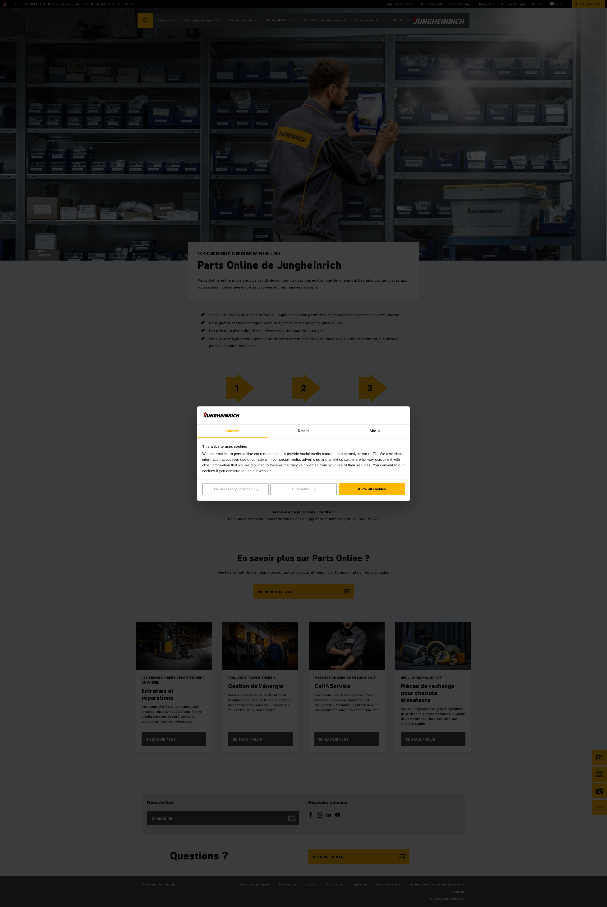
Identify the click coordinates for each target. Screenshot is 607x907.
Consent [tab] (232, 431)
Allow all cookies (372, 489)
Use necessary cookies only (235, 489)
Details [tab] (303, 431)
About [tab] (374, 431)
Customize (301, 489)
